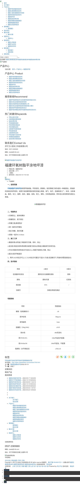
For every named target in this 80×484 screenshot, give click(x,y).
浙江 (19, 466)
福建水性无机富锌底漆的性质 (18, 102)
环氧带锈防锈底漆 (14, 125)
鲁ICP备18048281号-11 (55, 462)
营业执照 (15, 402)
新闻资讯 (6, 40)
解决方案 (6, 32)
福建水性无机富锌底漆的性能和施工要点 (21, 106)
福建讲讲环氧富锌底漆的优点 (18, 108)
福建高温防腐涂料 (23, 59)
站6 (48, 466)
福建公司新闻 (12, 42)
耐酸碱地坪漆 (28, 360)
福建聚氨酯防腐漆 (13, 23)
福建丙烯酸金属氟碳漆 (14, 21)
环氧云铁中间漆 (13, 117)
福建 (26, 466)
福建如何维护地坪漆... (15, 378)
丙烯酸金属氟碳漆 (14, 137)
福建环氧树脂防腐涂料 (14, 9)
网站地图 (14, 460)
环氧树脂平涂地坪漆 (15, 135)
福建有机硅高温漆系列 (14, 15)
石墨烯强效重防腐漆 (15, 119)
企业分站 (7, 460)
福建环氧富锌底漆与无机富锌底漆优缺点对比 (22, 100)
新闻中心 (11, 433)
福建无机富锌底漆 (13, 24)
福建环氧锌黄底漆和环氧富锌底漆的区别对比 (22, 110)
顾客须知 (10, 52)
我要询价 (7, 179)
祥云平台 (59, 466)
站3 (40, 466)
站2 (37, 466)
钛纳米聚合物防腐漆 (15, 139)
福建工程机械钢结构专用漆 (16, 13)
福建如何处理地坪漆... (15, 386)
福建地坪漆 (11, 17)
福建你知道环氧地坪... (15, 384)
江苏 (16, 466)
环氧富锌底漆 (13, 131)
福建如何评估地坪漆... (15, 390)
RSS (19, 460)
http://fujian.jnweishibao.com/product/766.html (26, 362)
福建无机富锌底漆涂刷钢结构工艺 (19, 104)
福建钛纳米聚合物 (13, 19)
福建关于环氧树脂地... (15, 380)
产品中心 (6, 7)
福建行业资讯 (12, 44)
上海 (13, 466)
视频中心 (6, 36)
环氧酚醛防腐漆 (13, 123)
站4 (43, 466)
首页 (5, 3)
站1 (35, 466)
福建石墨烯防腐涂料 (12, 59)
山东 (32, 466)
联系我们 (6, 48)
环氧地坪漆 (20, 360)
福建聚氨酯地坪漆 (15, 364)
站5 (45, 466)
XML (23, 460)
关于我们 (6, 5)
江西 (29, 466)
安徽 (22, 466)
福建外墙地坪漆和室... (15, 388)
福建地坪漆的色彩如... (15, 382)
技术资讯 (6, 30)
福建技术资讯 (12, 46)
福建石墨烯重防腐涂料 (14, 11)
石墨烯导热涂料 (13, 133)
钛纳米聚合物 (13, 121)
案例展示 (6, 26)
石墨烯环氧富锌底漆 (15, 129)
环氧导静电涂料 (13, 127)
